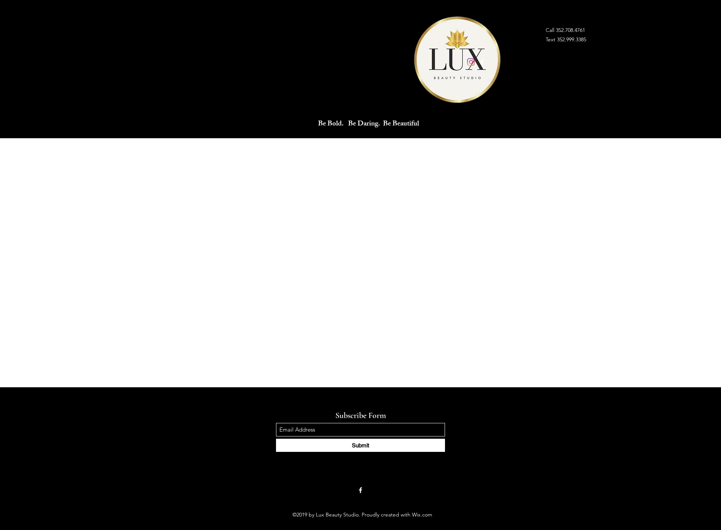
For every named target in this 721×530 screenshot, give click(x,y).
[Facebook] (482, 62)
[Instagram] (471, 62)
